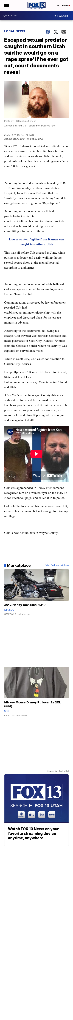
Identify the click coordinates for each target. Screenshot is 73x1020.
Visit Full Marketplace (57, 565)
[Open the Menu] (6, 5)
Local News (14, 31)
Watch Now (63, 5)
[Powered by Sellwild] (63, 771)
